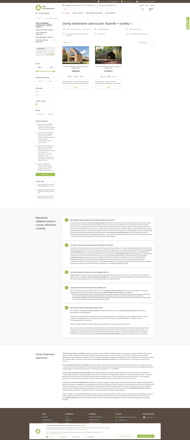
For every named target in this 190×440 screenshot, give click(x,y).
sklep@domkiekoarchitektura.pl (82, 320)
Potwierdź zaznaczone (127, 436)
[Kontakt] (187, 21)
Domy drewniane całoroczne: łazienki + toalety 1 (44, 25)
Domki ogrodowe (110, 13)
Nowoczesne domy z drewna (44, 30)
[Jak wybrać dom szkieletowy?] (187, 24)
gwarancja (146, 1)
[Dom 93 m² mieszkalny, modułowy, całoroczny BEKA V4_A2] (108, 55)
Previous (64, 55)
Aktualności (68, 420)
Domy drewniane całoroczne (94, 13)
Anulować (48, 54)
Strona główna (39, 18)
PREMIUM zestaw (94, 420)
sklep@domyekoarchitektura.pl (73, 5)
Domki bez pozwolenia (95, 417)
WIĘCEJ (75, 87)
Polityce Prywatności (82, 429)
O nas (147, 5)
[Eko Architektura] (49, 7)
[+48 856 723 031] (187, 18)
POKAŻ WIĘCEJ (45, 174)
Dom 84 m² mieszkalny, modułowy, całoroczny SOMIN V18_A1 (75, 67)
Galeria (152, 5)
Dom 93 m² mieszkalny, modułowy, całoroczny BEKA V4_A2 (108, 67)
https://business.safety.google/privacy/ (55, 433)
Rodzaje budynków (44, 13)
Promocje (67, 13)
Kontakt (141, 5)
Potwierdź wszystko (146, 436)
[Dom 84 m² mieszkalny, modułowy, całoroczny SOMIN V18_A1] (75, 55)
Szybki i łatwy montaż (95, 423)
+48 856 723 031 (91, 5)
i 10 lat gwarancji (108, 1)
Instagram (150, 417)
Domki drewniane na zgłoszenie (42, 41)
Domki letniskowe (78, 13)
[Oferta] (187, 28)
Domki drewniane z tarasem (44, 37)
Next (87, 55)
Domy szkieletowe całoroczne (41, 33)
